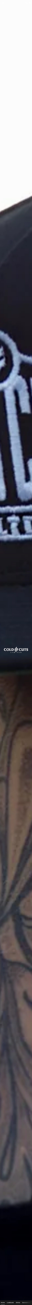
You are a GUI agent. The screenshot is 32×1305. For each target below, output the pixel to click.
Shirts (18, 1302)
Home (3, 1302)
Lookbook (10, 1302)
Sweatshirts (26, 1302)
